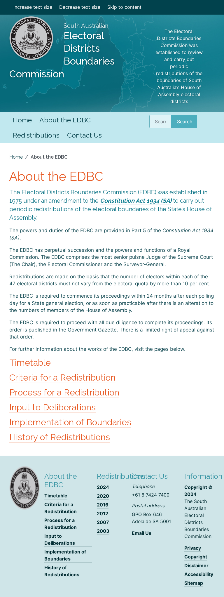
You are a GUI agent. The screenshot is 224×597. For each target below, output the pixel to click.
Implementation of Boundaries (70, 422)
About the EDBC (65, 120)
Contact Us (84, 135)
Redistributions (36, 135)
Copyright (195, 557)
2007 (103, 522)
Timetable (30, 362)
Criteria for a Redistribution (62, 377)
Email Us (141, 533)
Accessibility (198, 574)
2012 (102, 513)
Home (22, 120)
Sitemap (193, 583)
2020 (103, 496)
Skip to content (124, 7)
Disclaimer (196, 565)
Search (184, 121)
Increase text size (32, 7)
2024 (103, 487)
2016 (102, 505)
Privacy (192, 548)
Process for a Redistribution (64, 392)
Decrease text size (79, 7)
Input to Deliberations (52, 407)
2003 (103, 531)
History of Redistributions (59, 437)
